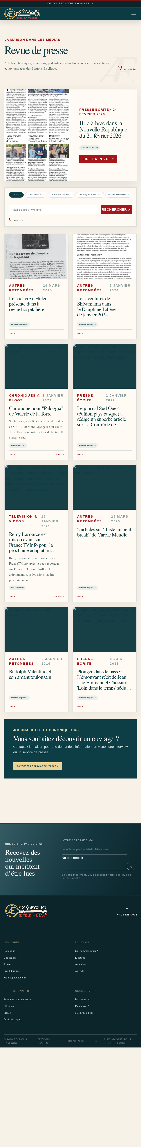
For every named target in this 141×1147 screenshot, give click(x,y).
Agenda (79, 970)
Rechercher (116, 209)
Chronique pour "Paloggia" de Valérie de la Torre (36, 410)
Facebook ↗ (82, 1006)
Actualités (80, 964)
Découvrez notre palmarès (70, 3)
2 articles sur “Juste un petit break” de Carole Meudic (104, 531)
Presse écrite (36, 195)
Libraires (9, 1006)
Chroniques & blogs (90, 195)
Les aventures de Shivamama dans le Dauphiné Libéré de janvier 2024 (96, 306)
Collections (10, 957)
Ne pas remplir (78, 849)
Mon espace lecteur (15, 977)
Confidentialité (72, 1041)
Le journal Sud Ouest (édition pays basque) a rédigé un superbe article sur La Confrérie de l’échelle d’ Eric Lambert (102, 418)
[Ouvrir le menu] (134, 14)
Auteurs (8, 964)
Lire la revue (98, 159)
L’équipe (80, 957)
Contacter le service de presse (38, 766)
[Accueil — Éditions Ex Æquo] (23, 14)
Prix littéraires (11, 970)
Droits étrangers (13, 1019)
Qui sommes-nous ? (86, 950)
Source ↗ (59, 454)
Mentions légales (42, 1041)
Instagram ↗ (82, 999)
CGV (94, 1041)
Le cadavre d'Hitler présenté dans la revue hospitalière (28, 304)
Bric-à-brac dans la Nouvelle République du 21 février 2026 (103, 129)
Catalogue (9, 950)
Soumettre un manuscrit (17, 999)
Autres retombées (118, 195)
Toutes (16, 195)
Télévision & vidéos (61, 195)
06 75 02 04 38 (84, 1012)
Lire (12, 333)
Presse (7, 1012)
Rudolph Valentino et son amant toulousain (30, 674)
